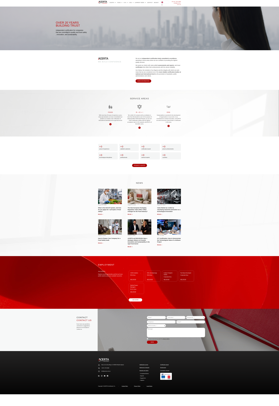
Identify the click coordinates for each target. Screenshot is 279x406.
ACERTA (112, 2)
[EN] (165, 2)
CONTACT (150, 2)
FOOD (119, 2)
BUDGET (156, 2)
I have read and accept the (159, 338)
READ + (100, 214)
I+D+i (125, 2)
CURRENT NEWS (139, 2)
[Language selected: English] (165, 2)
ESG (130, 2)
